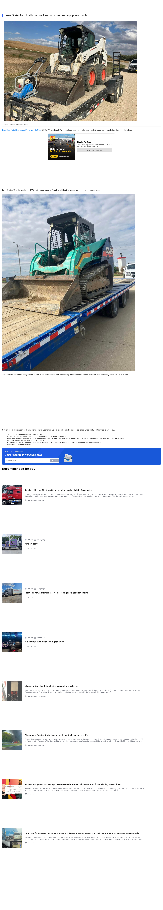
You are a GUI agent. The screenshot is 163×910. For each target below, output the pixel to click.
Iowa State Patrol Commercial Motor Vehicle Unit (21, 130)
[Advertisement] (68, 393)
